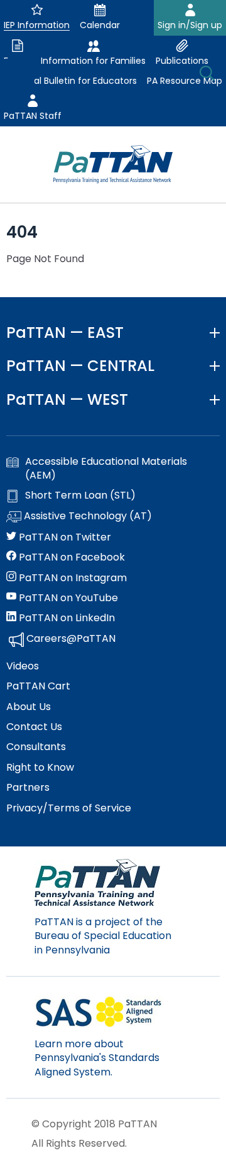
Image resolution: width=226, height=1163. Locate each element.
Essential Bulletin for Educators (70, 80)
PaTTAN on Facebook (70, 557)
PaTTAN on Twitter (63, 537)
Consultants (36, 747)
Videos (22, 666)
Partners (28, 788)
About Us (28, 707)
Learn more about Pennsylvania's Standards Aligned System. (97, 1058)
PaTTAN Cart (38, 686)
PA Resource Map (184, 80)
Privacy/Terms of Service (68, 808)
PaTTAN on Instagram (71, 578)
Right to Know (40, 767)
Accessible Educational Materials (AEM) (106, 468)
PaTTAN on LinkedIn (65, 618)
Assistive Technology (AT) (86, 516)
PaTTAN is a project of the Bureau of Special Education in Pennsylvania (103, 936)
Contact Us (34, 727)
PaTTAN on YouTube (67, 598)
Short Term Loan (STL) (80, 495)
